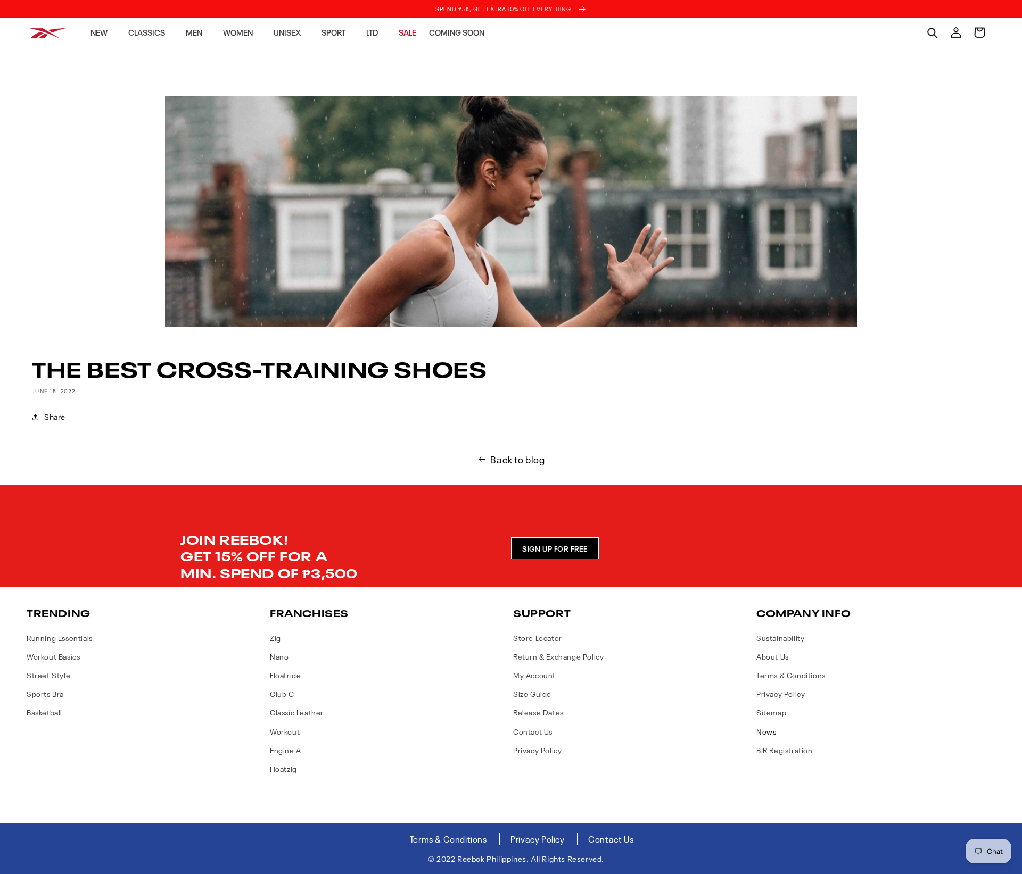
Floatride (285, 675)
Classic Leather (297, 712)
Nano (279, 656)
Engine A (285, 750)
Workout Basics (53, 656)
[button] (103, 32)
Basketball (44, 712)
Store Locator (537, 637)
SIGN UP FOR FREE (555, 548)
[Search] (932, 32)
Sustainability (780, 637)
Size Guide (532, 693)
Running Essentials (60, 637)
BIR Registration (784, 750)
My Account (534, 675)
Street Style (48, 675)
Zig (275, 637)
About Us (772, 656)
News (766, 731)
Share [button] (54, 417)
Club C (282, 693)
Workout (285, 731)
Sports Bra (45, 693)
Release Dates (538, 712)
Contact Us (533, 731)
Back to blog (517, 459)
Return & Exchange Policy (558, 656)
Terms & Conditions (791, 675)
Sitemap (771, 712)
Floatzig (283, 768)
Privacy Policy (537, 750)
